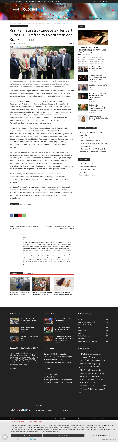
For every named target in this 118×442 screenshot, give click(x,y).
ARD (100, 354)
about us (13, 369)
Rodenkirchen (94, 383)
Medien (99, 370)
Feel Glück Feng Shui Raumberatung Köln (58, 357)
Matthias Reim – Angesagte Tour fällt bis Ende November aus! (24, 227)
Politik (29, 204)
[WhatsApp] (24, 215)
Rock (86, 383)
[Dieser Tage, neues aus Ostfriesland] (14, 330)
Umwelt (85, 389)
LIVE (88, 370)
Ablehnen (26, 435)
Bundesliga (49, 18)
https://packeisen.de (27, 239)
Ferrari (97, 361)
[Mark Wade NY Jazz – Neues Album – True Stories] (14, 339)
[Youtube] (103, 1)
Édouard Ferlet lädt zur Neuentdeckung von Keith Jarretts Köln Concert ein (92, 49)
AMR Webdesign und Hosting (24, 364)
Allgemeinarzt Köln (51, 374)
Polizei (102, 379)
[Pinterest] (20, 215)
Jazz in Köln (83, 172)
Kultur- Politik (83, 18)
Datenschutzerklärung (111, 439)
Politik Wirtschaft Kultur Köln (89, 164)
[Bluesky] (106, 1)
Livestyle (60, 18)
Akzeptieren (63, 435)
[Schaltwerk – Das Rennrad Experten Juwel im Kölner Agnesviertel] (42, 284)
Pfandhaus (91, 380)
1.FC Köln (84, 354)
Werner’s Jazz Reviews (87, 175)
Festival (103, 360)
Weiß (96, 389)
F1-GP (92, 360)
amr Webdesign (49, 377)
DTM (81, 360)
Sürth (104, 386)
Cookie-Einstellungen (17, 421)
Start (11, 23)
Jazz (39, 18)
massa (93, 370)
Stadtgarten (97, 386)
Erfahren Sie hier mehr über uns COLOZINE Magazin (54, 410)
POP (81, 383)
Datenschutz (16, 419)
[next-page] (14, 298)
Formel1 (82, 364)
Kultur (96, 367)
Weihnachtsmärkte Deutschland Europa (58, 382)
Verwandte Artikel (16, 273)
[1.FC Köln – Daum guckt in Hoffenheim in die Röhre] (48, 330)
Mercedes (83, 373)
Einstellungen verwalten (100, 435)
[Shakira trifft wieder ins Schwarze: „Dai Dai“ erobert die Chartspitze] (83, 118)
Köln (31, 18)
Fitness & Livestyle (42, 1)
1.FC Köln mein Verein (87, 169)
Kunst (101, 367)
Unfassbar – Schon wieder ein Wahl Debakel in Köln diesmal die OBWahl (60, 227)
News (82, 379)
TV (80, 389)
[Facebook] (97, 1)
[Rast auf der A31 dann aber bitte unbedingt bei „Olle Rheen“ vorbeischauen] (48, 321)
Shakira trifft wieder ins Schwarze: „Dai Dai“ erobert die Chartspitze (98, 118)
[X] (16, 215)
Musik (103, 373)
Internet (71, 18)
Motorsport (97, 18)
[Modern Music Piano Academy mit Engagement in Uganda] (14, 321)
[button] (95, 1)
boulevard (83, 357)
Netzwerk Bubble (30, 1)
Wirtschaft (102, 389)
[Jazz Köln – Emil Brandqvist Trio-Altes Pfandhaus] (83, 69)
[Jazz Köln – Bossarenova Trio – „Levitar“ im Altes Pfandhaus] (83, 87)
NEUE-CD (95, 376)
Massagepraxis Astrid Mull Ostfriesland (58, 380)
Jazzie (13, 43)
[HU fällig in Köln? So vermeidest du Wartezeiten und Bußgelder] (20, 284)
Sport (91, 386)
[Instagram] (100, 1)
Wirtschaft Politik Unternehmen (21, 26)
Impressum (50, 1)
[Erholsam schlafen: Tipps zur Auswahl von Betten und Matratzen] (64, 284)
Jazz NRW (81, 367)
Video (90, 389)
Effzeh (87, 360)
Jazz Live (102, 364)
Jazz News (58, 1)
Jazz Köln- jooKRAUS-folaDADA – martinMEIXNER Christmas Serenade (97, 77)
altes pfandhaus (94, 354)
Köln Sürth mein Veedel (87, 167)
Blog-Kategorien (19, 1)
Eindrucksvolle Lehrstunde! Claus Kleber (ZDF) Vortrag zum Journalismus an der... (64, 338)
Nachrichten (84, 376)
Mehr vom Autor (28, 273)
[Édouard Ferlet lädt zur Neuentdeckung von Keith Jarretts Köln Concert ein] (93, 37)
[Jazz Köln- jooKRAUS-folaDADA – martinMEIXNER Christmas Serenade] (83, 78)
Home (11, 1)
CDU (21, 204)
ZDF (80, 392)
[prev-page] (11, 298)
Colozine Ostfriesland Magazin (55, 354)
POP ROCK (22, 18)
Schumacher (83, 386)
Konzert (89, 367)
